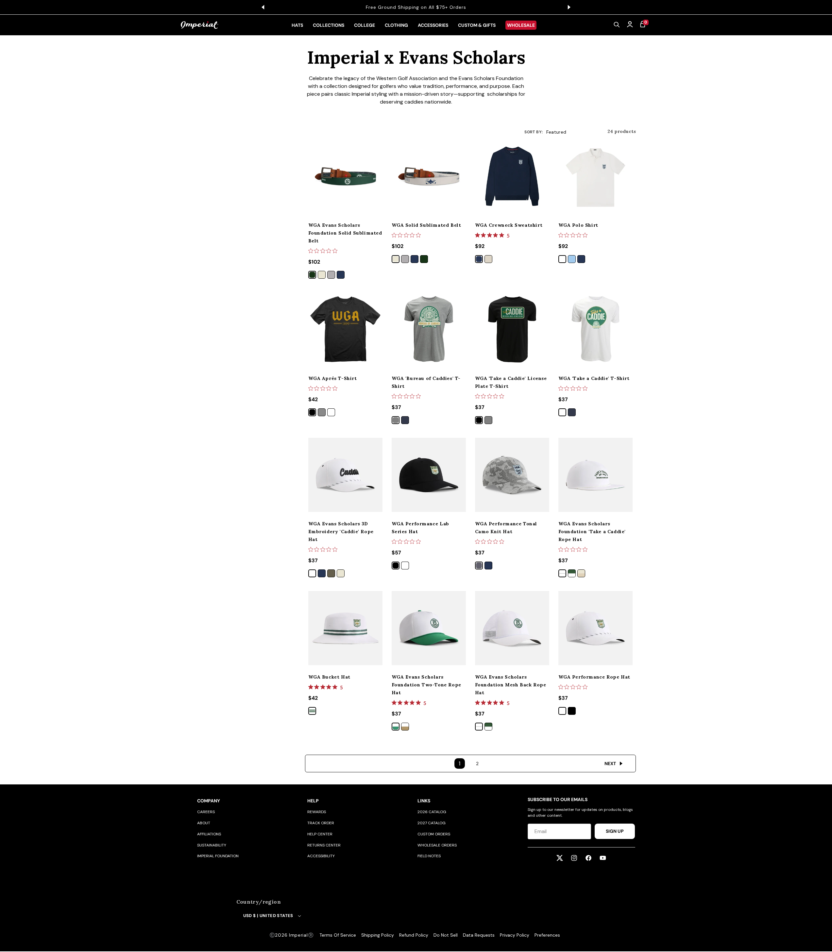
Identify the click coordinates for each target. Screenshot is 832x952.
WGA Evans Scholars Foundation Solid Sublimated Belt (345, 233)
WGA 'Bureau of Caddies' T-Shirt (426, 382)
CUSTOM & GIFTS (477, 25)
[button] (617, 25)
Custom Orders (433, 834)
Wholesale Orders (437, 845)
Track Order (320, 823)
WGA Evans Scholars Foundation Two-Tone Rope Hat (426, 685)
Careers (206, 811)
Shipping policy (377, 935)
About (203, 823)
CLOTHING (396, 25)
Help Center (319, 834)
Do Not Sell (445, 935)
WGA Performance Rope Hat (594, 677)
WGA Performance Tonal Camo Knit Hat (506, 527)
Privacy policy (514, 935)
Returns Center (324, 845)
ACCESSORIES (433, 25)
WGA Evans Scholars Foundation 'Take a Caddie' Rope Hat (592, 531)
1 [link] (459, 763)
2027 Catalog (431, 823)
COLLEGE (364, 25)
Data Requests (479, 935)
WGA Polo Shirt (578, 225)
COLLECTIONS (328, 25)
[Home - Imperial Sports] (199, 25)
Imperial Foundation (218, 856)
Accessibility (321, 856)
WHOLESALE (521, 25)
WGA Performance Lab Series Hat (420, 527)
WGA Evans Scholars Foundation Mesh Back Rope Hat (510, 685)
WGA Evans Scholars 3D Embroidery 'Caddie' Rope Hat (341, 531)
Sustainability (211, 845)
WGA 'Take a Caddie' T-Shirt (594, 378)
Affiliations (209, 834)
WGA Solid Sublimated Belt (426, 225)
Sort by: (533, 132)
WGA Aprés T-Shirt (332, 378)
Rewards (316, 811)
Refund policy (413, 935)
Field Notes (429, 856)
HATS (297, 25)
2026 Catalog (431, 811)
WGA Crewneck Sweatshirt (509, 225)
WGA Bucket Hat (329, 677)
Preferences (547, 935)
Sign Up (615, 831)
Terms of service (337, 935)
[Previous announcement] (263, 7)
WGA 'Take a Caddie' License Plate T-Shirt (511, 382)
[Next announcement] (569, 7)
